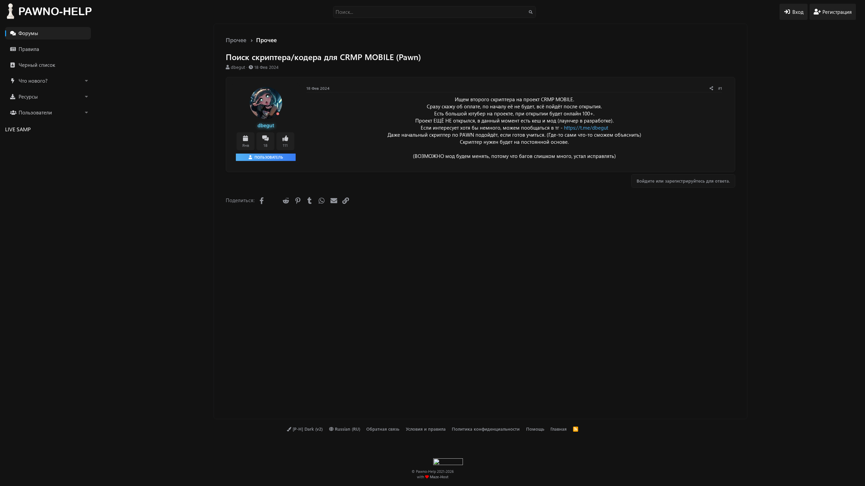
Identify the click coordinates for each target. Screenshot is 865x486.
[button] (86, 81)
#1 (720, 88)
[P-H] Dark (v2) (307, 429)
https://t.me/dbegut (586, 127)
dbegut (238, 67)
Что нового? (33, 80)
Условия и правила (426, 429)
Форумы (28, 33)
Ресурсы (28, 96)
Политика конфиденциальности (486, 429)
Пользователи (35, 112)
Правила (29, 49)
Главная (558, 429)
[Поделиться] (711, 88)
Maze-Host (439, 476)
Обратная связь (382, 429)
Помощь (535, 429)
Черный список (37, 64)
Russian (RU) (346, 429)
